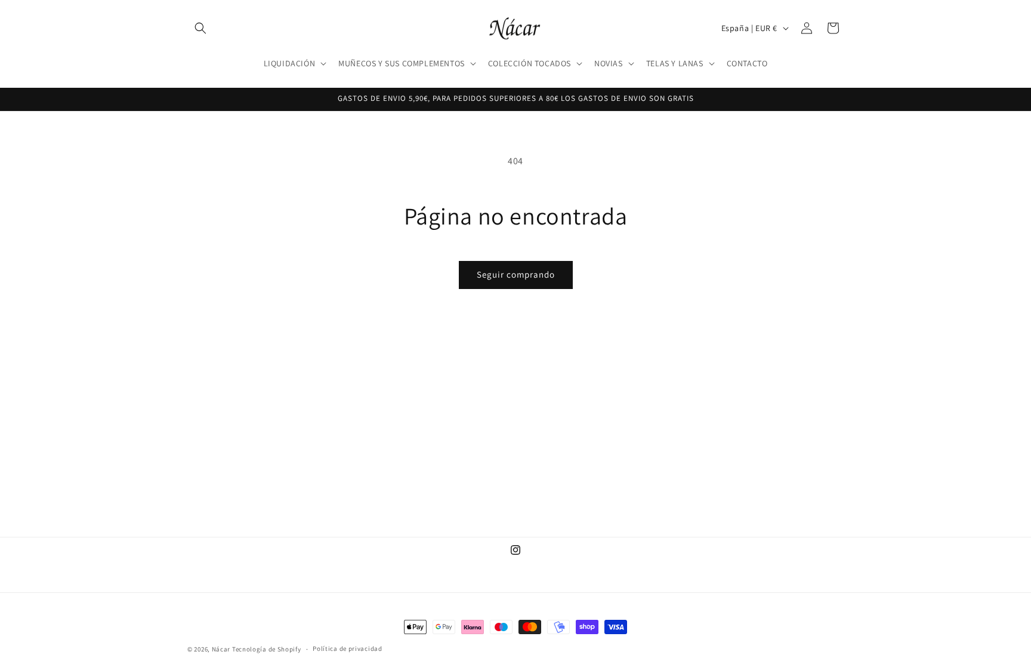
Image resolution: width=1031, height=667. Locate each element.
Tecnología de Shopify (266, 649)
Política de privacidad (347, 648)
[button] (200, 28)
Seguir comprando (516, 274)
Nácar (222, 649)
